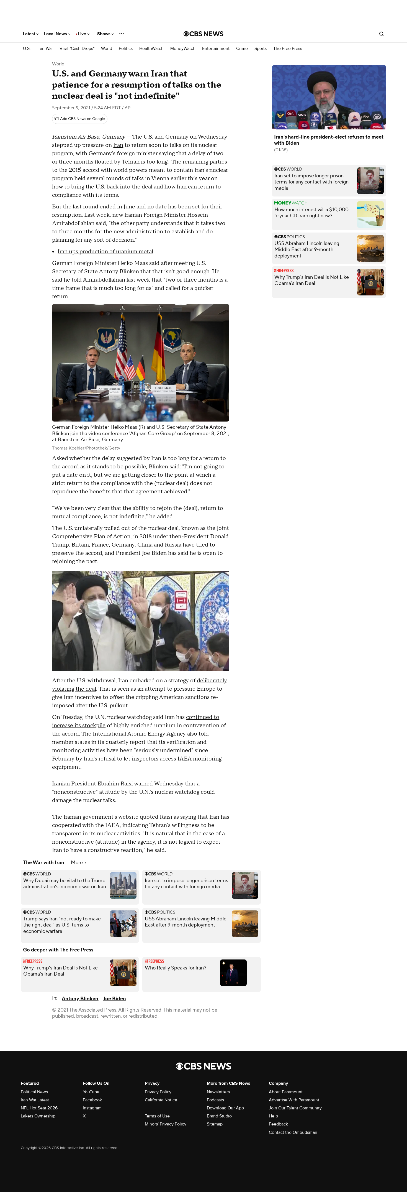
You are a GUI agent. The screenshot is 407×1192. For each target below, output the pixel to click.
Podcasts (215, 1100)
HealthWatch (151, 48)
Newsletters (218, 1092)
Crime (242, 48)
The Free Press (287, 48)
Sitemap (215, 1124)
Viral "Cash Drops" (77, 48)
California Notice (161, 1100)
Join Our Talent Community (295, 1108)
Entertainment (216, 48)
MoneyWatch (182, 48)
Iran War (45, 48)
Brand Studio (219, 1116)
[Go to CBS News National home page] (203, 34)
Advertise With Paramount (294, 1100)
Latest (29, 34)
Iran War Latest (35, 1100)
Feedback (278, 1124)
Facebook (92, 1100)
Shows (104, 34)
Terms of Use (157, 1116)
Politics (126, 48)
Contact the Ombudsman (293, 1132)
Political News (34, 1092)
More (77, 862)
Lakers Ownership (38, 1116)
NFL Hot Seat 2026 (39, 1108)
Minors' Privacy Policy (165, 1124)
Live (82, 34)
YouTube (91, 1092)
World (106, 48)
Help (273, 1116)
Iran (118, 145)
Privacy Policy (158, 1092)
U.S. (27, 48)
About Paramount (286, 1092)
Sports (260, 48)
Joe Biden (114, 999)
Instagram (92, 1108)
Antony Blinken (80, 999)
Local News (56, 34)
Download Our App (225, 1108)
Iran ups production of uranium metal (105, 251)
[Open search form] (381, 33)
